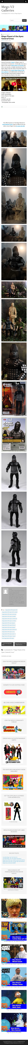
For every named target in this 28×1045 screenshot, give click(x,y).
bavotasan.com (21, 1043)
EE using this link (20, 126)
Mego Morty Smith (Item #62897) (9, 863)
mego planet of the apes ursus (8, 631)
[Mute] (21, 846)
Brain (3, 40)
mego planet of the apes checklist (9, 616)
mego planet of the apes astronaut (9, 614)
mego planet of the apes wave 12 (8, 633)
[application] (14, 841)
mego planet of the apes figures (8, 623)
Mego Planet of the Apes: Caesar (8, 636)
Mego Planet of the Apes (17, 65)
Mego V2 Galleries (7, 8)
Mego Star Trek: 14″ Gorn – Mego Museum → (20, 644)
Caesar (12, 62)
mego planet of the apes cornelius (9, 620)
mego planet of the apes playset (8, 627)
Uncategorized (6, 34)
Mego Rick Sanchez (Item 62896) (14, 1032)
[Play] (4, 846)
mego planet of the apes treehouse (9, 629)
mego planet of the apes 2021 (11, 609)
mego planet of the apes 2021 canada (9, 612)
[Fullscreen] (23, 846)
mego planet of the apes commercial (9, 618)
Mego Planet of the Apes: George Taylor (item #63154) (13, 861)
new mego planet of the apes (8, 638)
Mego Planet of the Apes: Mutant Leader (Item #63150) (14, 860)
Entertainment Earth (7, 124)
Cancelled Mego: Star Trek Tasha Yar (10, 857)
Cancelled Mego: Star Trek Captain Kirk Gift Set (12, 858)
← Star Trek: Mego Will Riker (6, 644)
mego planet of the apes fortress (8, 625)
